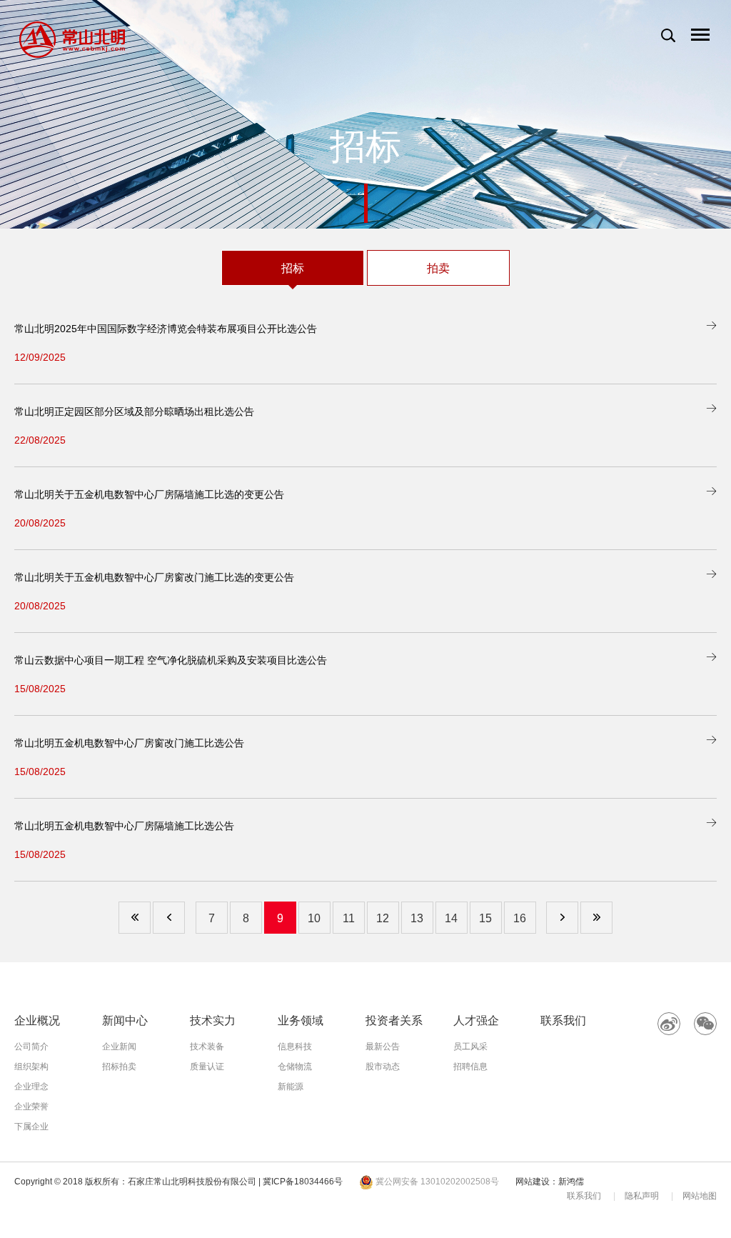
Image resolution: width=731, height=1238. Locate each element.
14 (451, 918)
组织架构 (31, 1067)
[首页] (135, 918)
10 (314, 918)
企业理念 (31, 1087)
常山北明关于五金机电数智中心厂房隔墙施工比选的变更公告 (149, 494)
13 (416, 918)
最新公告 (383, 1047)
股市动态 (383, 1067)
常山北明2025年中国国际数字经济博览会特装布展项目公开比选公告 (165, 328)
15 (485, 918)
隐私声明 (642, 1196)
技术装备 (207, 1047)
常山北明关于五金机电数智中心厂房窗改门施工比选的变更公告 (154, 577)
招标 (292, 268)
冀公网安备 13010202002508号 (436, 1182)
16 (519, 918)
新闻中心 (125, 1020)
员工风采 (470, 1047)
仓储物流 (295, 1067)
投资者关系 (394, 1020)
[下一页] (562, 918)
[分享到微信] (705, 1023)
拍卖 (438, 268)
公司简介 (31, 1047)
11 (349, 918)
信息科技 (295, 1047)
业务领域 (300, 1020)
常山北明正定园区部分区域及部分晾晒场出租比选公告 (134, 411)
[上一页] (169, 918)
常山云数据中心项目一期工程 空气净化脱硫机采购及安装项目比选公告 (170, 660)
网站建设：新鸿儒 (549, 1182)
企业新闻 (119, 1047)
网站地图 (699, 1196)
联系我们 (563, 1020)
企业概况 (37, 1020)
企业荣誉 (31, 1107)
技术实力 (213, 1020)
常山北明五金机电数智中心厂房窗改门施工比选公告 (129, 743)
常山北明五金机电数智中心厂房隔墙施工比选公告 (124, 826)
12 (382, 918)
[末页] (596, 918)
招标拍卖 (119, 1067)
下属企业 (31, 1127)
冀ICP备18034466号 (303, 1182)
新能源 (290, 1087)
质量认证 (207, 1067)
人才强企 (476, 1020)
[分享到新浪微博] (668, 1023)
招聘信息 (470, 1067)
